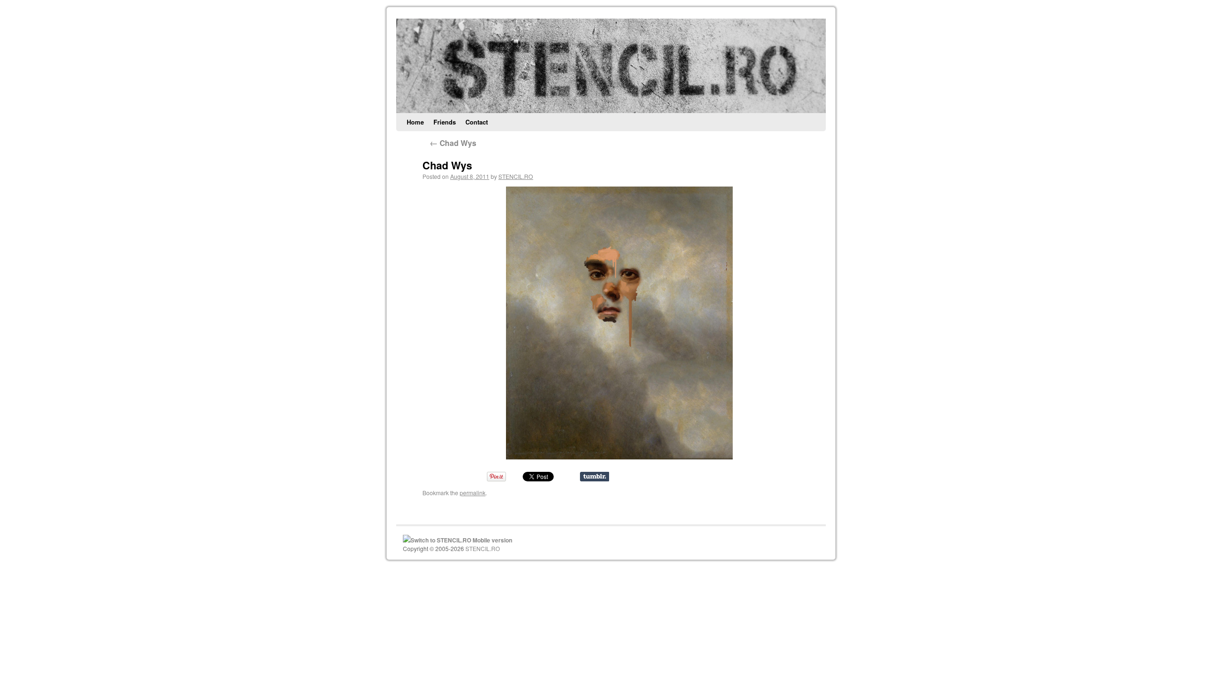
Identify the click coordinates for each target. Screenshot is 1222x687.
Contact (476, 121)
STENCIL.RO (515, 176)
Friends (444, 121)
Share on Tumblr (594, 476)
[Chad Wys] (619, 323)
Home (415, 121)
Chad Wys (453, 142)
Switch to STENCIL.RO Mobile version (461, 540)
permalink (472, 493)
